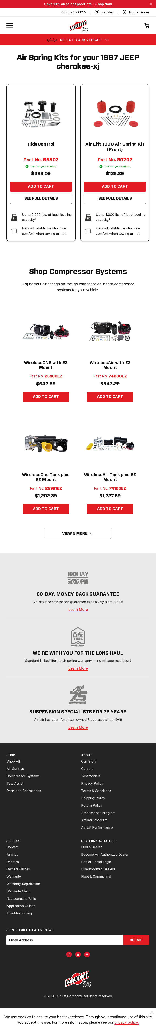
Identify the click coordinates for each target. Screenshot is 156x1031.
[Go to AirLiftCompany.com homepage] (78, 978)
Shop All (13, 761)
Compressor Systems (23, 776)
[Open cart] (147, 25)
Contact (12, 847)
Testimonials (90, 776)
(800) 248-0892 (73, 12)
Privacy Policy (92, 783)
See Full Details (41, 198)
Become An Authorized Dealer (105, 854)
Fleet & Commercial (96, 876)
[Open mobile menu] (9, 25)
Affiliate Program (94, 820)
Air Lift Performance (97, 827)
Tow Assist (14, 783)
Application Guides (20, 906)
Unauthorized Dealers (98, 869)
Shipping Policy (93, 798)
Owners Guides (18, 869)
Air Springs (15, 769)
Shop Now (103, 4)
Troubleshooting (19, 913)
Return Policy (91, 805)
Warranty (13, 876)
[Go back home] (78, 25)
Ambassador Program (98, 813)
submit (136, 940)
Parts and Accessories (23, 791)
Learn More (78, 609)
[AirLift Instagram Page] (78, 954)
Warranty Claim (18, 891)
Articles (12, 854)
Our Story (89, 761)
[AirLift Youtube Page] (87, 954)
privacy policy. (126, 1022)
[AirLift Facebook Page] (69, 954)
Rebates (12, 862)
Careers (87, 769)
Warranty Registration (23, 884)
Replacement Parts (21, 898)
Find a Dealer (91, 847)
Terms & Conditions (96, 791)
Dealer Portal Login (96, 862)
